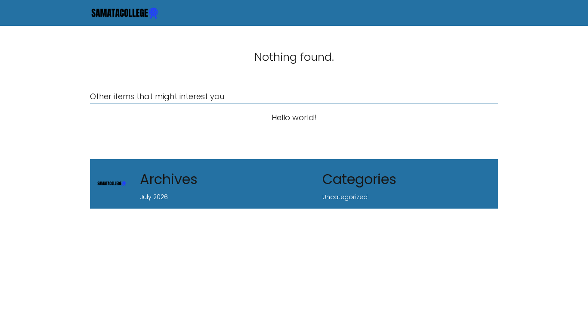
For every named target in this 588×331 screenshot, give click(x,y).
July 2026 (154, 197)
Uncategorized (345, 197)
